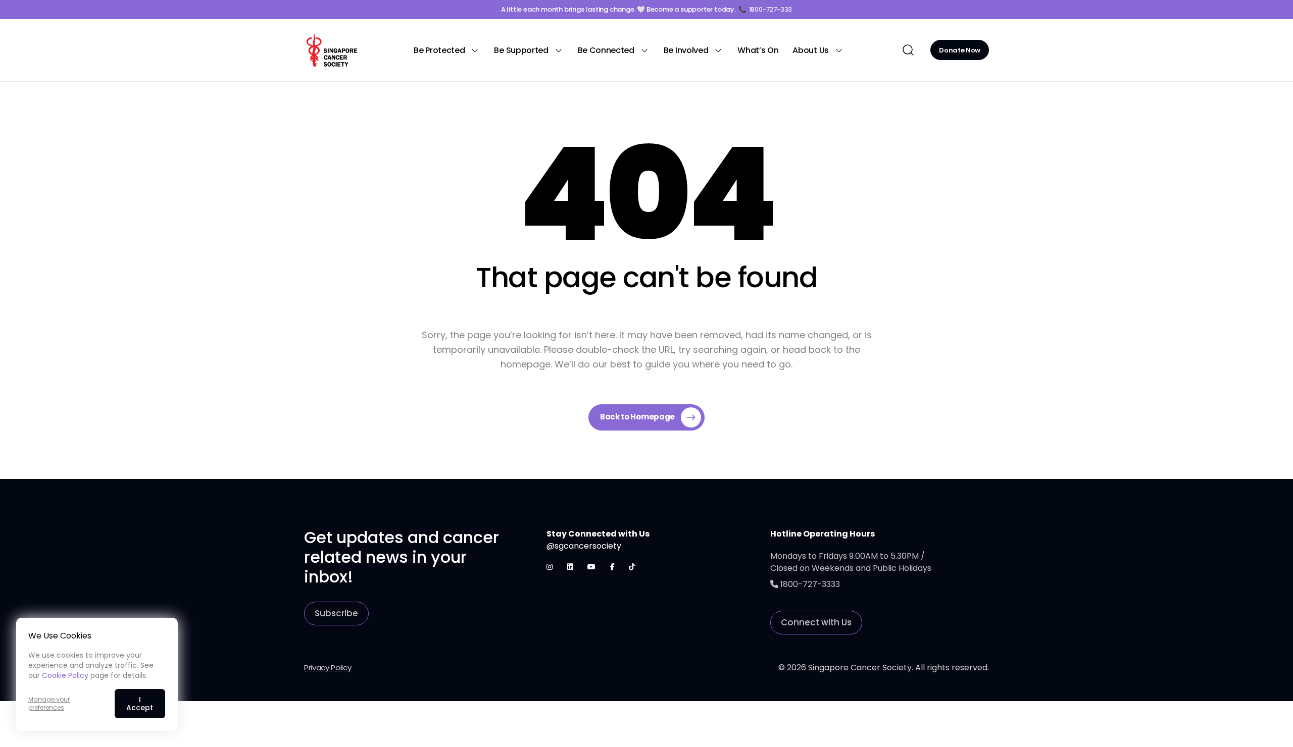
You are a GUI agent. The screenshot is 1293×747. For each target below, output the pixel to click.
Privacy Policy (328, 667)
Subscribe (336, 613)
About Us (810, 50)
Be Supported (521, 50)
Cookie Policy (65, 675)
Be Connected (606, 50)
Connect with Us (816, 622)
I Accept (139, 704)
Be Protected (439, 50)
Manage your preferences (49, 704)
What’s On (757, 50)
